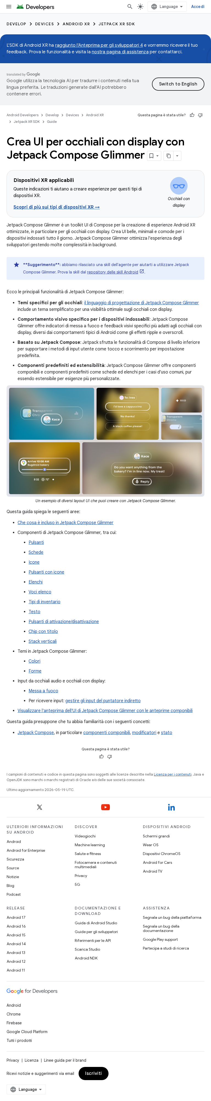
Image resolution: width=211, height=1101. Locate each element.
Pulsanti (36, 542)
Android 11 (16, 970)
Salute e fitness (88, 853)
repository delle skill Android (112, 272)
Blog (10, 885)
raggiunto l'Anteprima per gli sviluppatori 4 (99, 45)
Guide (52, 121)
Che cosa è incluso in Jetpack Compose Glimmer (65, 522)
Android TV (152, 871)
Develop (16, 23)
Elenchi (36, 582)
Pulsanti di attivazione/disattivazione (64, 621)
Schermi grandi (156, 836)
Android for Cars (157, 862)
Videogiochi (85, 836)
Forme (35, 671)
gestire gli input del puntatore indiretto (103, 701)
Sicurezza (15, 859)
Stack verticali (43, 641)
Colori (34, 661)
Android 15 (16, 935)
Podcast (14, 894)
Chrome (14, 1014)
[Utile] (192, 115)
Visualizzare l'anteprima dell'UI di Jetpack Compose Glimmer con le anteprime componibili (105, 710)
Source (13, 867)
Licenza (31, 1060)
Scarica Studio (87, 949)
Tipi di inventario (44, 602)
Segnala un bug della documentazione (161, 928)
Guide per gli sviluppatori (96, 931)
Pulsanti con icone (46, 572)
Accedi (198, 6)
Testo (34, 612)
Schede (36, 552)
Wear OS (151, 844)
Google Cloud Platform (27, 1031)
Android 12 (16, 961)
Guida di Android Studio (96, 922)
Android (14, 841)
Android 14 (16, 943)
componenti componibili (106, 732)
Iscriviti (93, 1073)
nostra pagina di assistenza (120, 52)
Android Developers (22, 115)
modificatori (144, 732)
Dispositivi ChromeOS (162, 853)
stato (166, 732)
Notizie (13, 876)
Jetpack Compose (36, 732)
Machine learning (90, 844)
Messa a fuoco (43, 691)
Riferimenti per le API (93, 940)
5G (77, 884)
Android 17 (16, 917)
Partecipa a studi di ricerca (166, 948)
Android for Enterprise (26, 850)
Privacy (81, 875)
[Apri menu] (8, 6)
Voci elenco (40, 592)
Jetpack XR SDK (117, 23)
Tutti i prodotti (19, 1040)
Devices (44, 23)
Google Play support (160, 939)
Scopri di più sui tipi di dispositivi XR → (56, 207)
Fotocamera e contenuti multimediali (96, 864)
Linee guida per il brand (65, 1060)
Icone (34, 562)
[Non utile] (200, 115)
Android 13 (16, 952)
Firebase (14, 1022)
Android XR (76, 23)
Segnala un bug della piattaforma (172, 917)
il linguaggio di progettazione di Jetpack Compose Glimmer (141, 303)
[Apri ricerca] (130, 6)
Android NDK (86, 958)
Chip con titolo (43, 631)
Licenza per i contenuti (172, 774)
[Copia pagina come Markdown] (169, 156)
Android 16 (16, 926)
